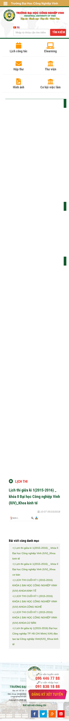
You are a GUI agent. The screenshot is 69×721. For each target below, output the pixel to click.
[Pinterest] (61, 713)
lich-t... (16, 518)
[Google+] (52, 713)
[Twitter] (43, 713)
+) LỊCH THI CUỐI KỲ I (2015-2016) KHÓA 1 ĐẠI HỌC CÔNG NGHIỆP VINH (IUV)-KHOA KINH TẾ (34, 585)
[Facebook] (34, 713)
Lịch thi (21, 481)
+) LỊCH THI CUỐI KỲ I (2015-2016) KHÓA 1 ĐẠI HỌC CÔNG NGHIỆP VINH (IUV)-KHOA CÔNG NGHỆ (34, 601)
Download (36, 518)
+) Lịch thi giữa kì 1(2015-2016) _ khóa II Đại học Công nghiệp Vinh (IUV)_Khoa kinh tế (35, 553)
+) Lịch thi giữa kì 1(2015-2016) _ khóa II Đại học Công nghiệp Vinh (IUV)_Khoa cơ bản (35, 569)
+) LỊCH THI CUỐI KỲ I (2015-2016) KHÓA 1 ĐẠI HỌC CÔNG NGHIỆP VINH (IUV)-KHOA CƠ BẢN (34, 617)
